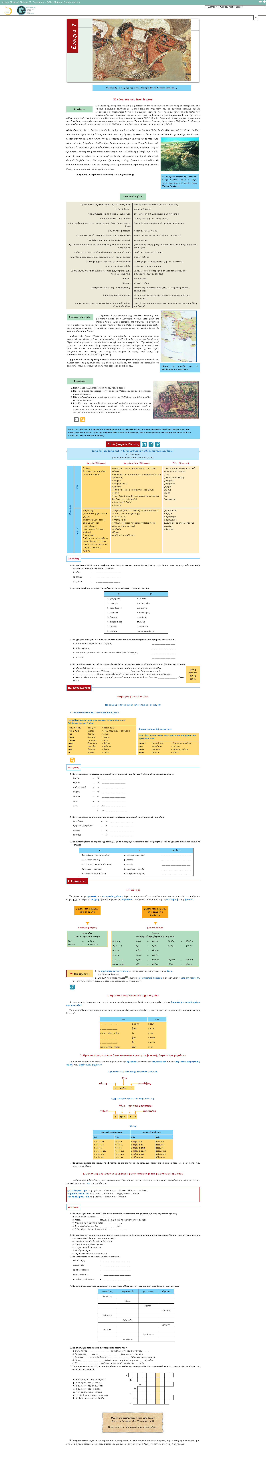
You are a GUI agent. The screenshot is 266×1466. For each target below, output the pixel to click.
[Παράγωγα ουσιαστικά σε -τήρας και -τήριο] (72, 760)
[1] (126, 977)
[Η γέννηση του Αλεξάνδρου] (76, 419)
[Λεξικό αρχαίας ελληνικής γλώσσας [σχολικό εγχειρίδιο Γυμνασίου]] (158, 444)
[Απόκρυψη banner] (255, 17)
